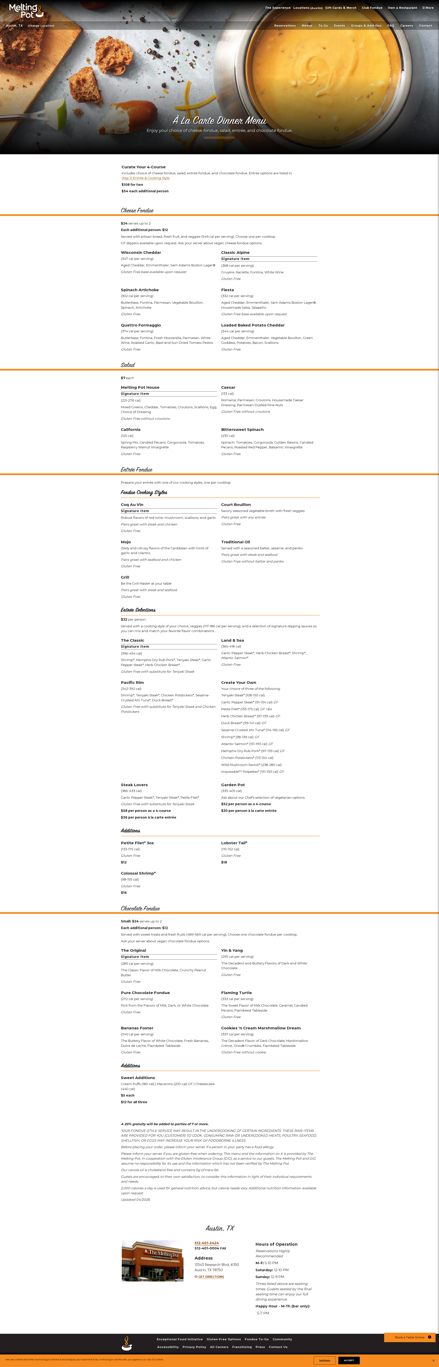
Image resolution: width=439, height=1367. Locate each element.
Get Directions (211, 1276)
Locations (301, 7)
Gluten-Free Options (224, 1339)
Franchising (242, 1347)
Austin (316, 8)
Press (260, 1347)
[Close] (433, 1360)
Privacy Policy (194, 1347)
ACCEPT (349, 1360)
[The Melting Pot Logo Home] (26, 10)
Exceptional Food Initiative (180, 1339)
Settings (324, 1360)
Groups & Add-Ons (366, 25)
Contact (425, 25)
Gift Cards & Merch (341, 7)
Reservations (285, 25)
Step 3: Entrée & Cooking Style (145, 178)
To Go (323, 25)
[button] (410, 1337)
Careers (406, 25)
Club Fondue (372, 7)
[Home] (127, 1348)
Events (339, 25)
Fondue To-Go (257, 1339)
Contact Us (278, 1347)
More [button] (429, 7)
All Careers (219, 1347)
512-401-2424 (207, 1243)
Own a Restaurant (402, 7)
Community (282, 1339)
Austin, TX (14, 25)
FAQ (391, 25)
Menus (307, 25)
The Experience (278, 7)
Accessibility (168, 1347)
